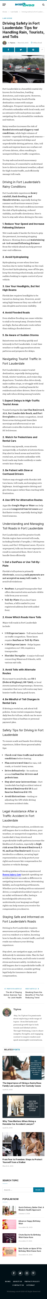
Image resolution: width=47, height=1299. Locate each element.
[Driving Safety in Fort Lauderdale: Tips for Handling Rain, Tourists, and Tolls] (23, 69)
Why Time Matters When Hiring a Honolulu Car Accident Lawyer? (19, 1122)
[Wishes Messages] (25, 5)
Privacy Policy (32, 1281)
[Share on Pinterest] (33, 49)
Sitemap (30, 1285)
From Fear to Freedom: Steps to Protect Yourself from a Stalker (22, 1160)
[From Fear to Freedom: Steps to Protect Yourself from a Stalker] (23, 1144)
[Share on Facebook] (8, 49)
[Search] (43, 4)
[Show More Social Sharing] (42, 49)
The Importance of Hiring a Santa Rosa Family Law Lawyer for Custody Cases (22, 1084)
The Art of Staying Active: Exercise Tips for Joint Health (13, 995)
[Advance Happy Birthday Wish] (9, 1224)
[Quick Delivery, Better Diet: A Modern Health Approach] (9, 1211)
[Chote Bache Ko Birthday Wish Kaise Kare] (9, 1238)
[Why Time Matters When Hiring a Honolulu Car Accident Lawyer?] (23, 1106)
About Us (17, 1281)
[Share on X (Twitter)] (21, 49)
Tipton (12, 42)
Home (8, 1281)
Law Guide (7, 18)
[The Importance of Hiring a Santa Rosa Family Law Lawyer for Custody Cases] (23, 1068)
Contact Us (18, 1285)
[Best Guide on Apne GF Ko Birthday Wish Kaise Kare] (9, 1252)
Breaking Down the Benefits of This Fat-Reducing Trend (34, 995)
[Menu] (4, 4)
